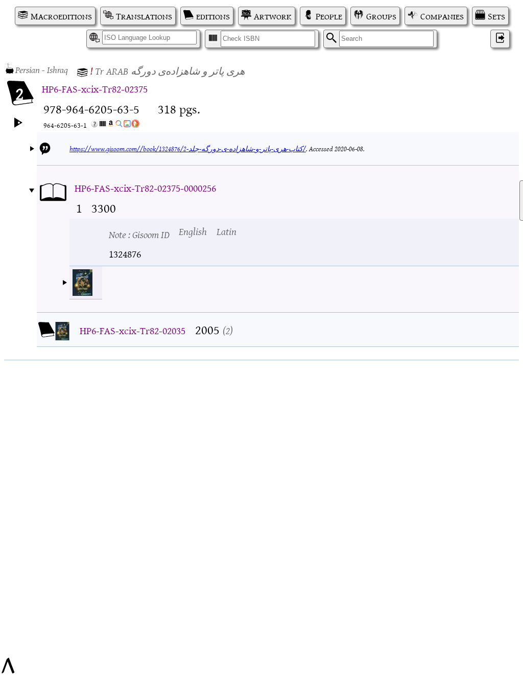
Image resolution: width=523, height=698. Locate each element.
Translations (144, 16)
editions (213, 16)
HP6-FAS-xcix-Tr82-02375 (95, 88)
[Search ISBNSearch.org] (103, 125)
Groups (381, 16)
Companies (442, 16)
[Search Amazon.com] (111, 125)
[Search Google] (119, 125)
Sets (496, 16)
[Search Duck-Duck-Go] (135, 125)
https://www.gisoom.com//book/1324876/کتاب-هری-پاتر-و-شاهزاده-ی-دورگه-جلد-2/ (187, 148)
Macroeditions (61, 16)
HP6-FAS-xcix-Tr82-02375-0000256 (145, 187)
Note (139, 234)
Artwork (273, 16)
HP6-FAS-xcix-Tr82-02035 (132, 330)
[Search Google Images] (127, 125)
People (329, 16)
